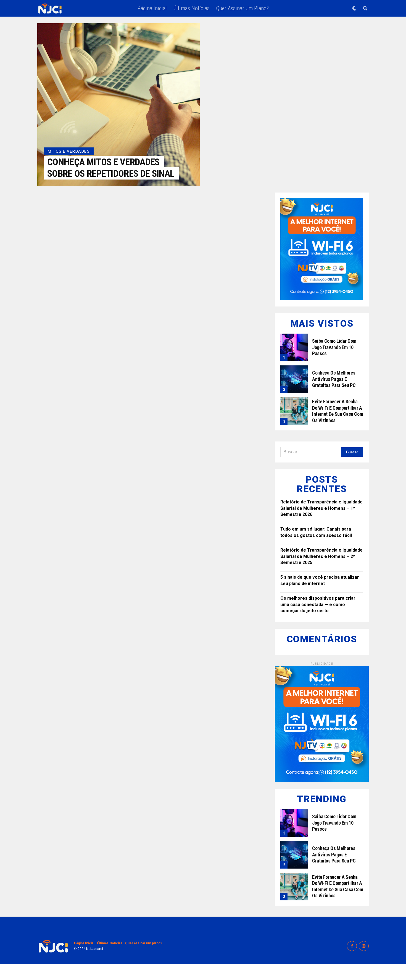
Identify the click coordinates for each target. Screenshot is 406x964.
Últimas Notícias (191, 8)
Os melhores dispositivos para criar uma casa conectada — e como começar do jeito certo (317, 604)
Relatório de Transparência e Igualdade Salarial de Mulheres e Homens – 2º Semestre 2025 (321, 556)
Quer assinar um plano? (242, 8)
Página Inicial (152, 8)
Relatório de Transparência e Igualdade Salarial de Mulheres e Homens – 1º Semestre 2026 (321, 508)
